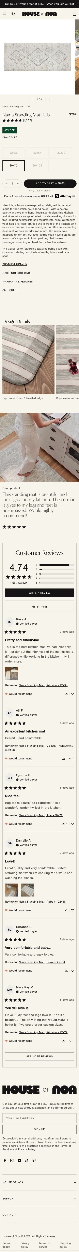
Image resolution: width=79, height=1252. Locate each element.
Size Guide (9, 290)
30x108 (37, 165)
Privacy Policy (26, 1149)
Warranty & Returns (17, 281)
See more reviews (39, 1056)
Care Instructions (16, 273)
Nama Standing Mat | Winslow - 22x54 (43, 685)
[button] (4, 13)
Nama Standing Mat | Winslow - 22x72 (43, 1032)
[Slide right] (48, 98)
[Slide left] (31, 98)
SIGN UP (39, 1129)
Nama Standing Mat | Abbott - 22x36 (42, 901)
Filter (42, 607)
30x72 (14, 165)
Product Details (14, 264)
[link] (17, 120)
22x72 (61, 153)
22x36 (14, 153)
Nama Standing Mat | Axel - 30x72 (41, 815)
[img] (26, 623)
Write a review (39, 593)
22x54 (37, 153)
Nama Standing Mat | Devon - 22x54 (42, 962)
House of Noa (11, 1236)
